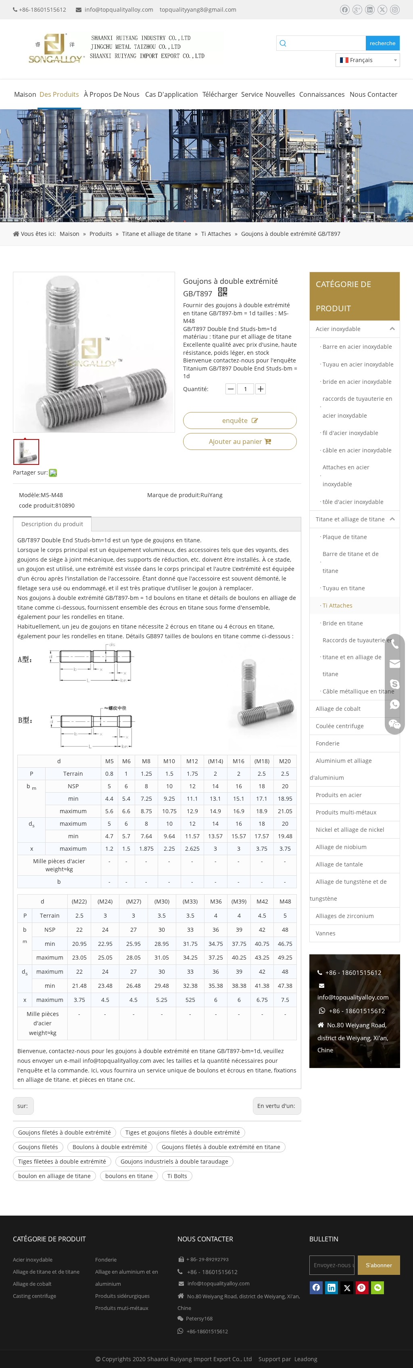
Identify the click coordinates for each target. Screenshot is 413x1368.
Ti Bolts (177, 1176)
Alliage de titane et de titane (46, 1271)
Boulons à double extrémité (110, 1147)
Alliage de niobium (341, 847)
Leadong (305, 1359)
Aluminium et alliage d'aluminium (341, 769)
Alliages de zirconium (345, 916)
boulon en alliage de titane (54, 1176)
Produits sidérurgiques (122, 1295)
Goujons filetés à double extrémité (64, 1132)
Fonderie (328, 743)
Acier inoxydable (338, 329)
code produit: (37, 505)
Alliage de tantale (339, 864)
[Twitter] (382, 9)
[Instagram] (395, 9)
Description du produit (52, 524)
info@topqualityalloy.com (119, 9)
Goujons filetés (38, 1147)
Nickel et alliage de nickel (350, 829)
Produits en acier (339, 795)
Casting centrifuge (34, 1295)
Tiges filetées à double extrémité (62, 1161)
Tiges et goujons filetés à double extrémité (182, 1132)
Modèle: (30, 495)
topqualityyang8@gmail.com (198, 9)
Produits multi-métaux (346, 812)
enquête (235, 420)
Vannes (326, 933)
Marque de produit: (173, 495)
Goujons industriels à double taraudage (174, 1161)
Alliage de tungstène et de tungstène (348, 890)
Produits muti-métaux (121, 1308)
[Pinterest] (362, 1287)
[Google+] (357, 9)
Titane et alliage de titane (350, 519)
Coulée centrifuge (340, 726)
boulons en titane (129, 1176)
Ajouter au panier (235, 441)
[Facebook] (345, 9)
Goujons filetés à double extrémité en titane (221, 1147)
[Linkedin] (370, 9)
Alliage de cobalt (338, 708)
